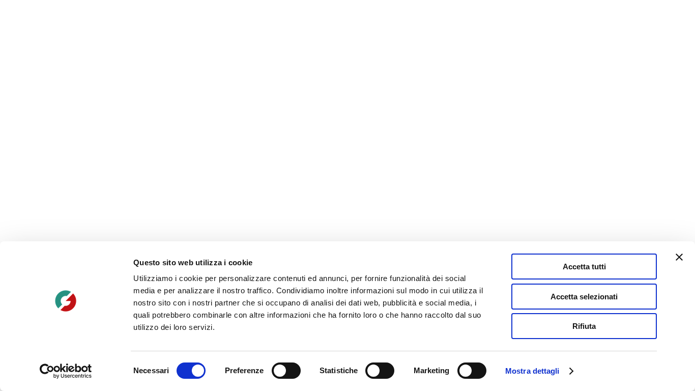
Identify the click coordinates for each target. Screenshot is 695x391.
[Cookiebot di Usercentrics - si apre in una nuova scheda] (65, 371)
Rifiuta (584, 326)
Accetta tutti (584, 266)
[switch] (286, 370)
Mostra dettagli (532, 371)
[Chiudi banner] (679, 257)
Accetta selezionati (584, 296)
